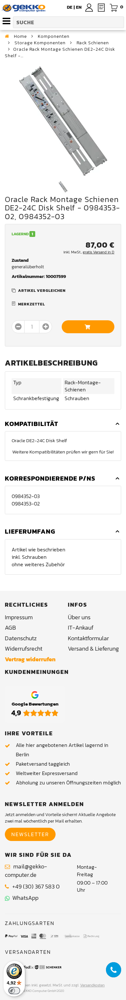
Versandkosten (92, 985)
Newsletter (30, 834)
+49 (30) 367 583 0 (36, 886)
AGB (10, 627)
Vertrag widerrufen (30, 659)
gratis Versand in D (98, 252)
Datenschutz (21, 638)
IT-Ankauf (80, 627)
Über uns (79, 617)
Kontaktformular (88, 638)
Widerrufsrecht (23, 648)
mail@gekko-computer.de (26, 870)
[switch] (14, 990)
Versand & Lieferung (93, 648)
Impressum (19, 617)
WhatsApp (24, 897)
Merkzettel (31, 304)
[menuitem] (79, 7)
